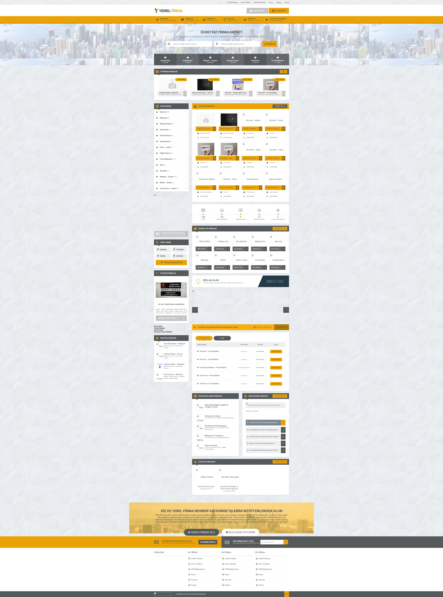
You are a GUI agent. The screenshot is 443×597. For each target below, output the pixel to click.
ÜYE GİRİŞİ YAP (280, 11)
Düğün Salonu (166, 153)
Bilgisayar (165, 118)
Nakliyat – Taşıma (168, 177)
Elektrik (164, 112)
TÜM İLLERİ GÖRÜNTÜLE (173, 262)
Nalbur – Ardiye (167, 183)
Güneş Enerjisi (166, 135)
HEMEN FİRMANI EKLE (202, 532)
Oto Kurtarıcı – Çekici (169, 188)
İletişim (287, 2)
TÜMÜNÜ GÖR (278, 106)
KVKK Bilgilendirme (260, 2)
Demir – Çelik (166, 147)
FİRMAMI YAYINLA (209, 542)
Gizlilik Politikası (232, 2)
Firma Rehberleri (168, 159)
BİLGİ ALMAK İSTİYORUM (241, 532)
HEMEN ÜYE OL (259, 11)
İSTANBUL (180, 250)
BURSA (162, 256)
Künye (271, 2)
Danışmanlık (166, 141)
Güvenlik (164, 171)
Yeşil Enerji (165, 130)
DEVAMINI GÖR (281, 327)
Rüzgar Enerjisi (167, 124)
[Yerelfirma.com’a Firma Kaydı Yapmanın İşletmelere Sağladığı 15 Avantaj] (266, 405)
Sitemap (278, 2)
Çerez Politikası (246, 2)
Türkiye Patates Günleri (206, 486)
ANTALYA (179, 256)
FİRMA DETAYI (276, 351)
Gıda (163, 165)
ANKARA (163, 250)
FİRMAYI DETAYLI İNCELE (167, 318)
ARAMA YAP (270, 44)
